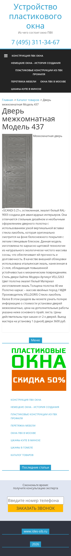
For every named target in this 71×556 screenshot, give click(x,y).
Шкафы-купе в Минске (26, 89)
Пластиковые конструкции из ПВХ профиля (39, 72)
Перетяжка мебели (23, 81)
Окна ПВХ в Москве (53, 81)
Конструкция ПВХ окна (27, 55)
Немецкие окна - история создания (35, 63)
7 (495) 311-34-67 (35, 42)
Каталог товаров (28, 100)
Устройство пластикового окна (35, 16)
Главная (7, 100)
